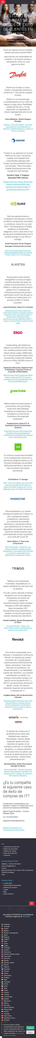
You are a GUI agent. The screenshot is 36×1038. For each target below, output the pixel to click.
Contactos (7, 855)
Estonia (6, 965)
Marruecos (7, 1001)
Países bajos (8, 1009)
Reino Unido (8, 1016)
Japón (6, 990)
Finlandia (7, 969)
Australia (7, 926)
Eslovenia (7, 958)
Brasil (5, 935)
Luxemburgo (8, 996)
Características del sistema (12, 885)
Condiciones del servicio (11, 847)
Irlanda (6, 984)
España (6, 960)
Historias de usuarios (10, 887)
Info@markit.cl (11, 866)
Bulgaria (6, 937)
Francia (6, 971)
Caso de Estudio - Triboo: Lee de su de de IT (18, 628)
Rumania (7, 1020)
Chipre (6, 945)
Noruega (7, 1005)
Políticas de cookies (10, 851)
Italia (5, 988)
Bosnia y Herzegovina (11, 933)
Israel (5, 986)
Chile (5, 941)
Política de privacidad (11, 849)
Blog (5, 892)
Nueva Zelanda (9, 1007)
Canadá (6, 939)
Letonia (6, 992)
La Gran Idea (8, 883)
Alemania (7, 924)
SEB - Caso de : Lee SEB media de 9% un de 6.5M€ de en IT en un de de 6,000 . (18, 486)
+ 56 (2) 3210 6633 (14, 864)
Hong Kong (7, 975)
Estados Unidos (9, 962)
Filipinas (6, 967)
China (6, 943)
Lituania (6, 994)
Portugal (6, 1013)
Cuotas (6, 889)
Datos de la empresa (10, 853)
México (6, 1003)
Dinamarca (7, 952)
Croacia (6, 950)
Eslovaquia (7, 956)
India (5, 979)
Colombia (7, 948)
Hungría (6, 977)
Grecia (6, 973)
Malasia (6, 999)
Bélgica (6, 931)
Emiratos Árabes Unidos (11, 954)
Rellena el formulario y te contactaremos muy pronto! (13, 829)
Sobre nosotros (8, 894)
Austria (6, 928)
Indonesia (7, 982)
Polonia (6, 1011)
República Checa (9, 1018)
